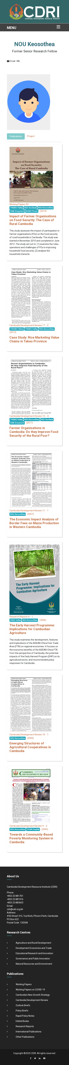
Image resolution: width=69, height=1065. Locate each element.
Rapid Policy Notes (25, 1016)
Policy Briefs (22, 1010)
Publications (16, 136)
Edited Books (22, 1021)
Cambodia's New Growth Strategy (33, 995)
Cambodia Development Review (32, 1000)
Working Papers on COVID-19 (30, 989)
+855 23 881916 (15, 899)
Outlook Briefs (23, 1005)
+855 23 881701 (15, 896)
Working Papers (24, 984)
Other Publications (25, 1037)
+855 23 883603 (15, 902)
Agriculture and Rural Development (33, 943)
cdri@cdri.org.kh (15, 909)
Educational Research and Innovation (34, 953)
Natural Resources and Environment (34, 964)
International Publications (28, 1031)
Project (30, 136)
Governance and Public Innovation (33, 958)
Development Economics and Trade (34, 948)
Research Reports (25, 1026)
